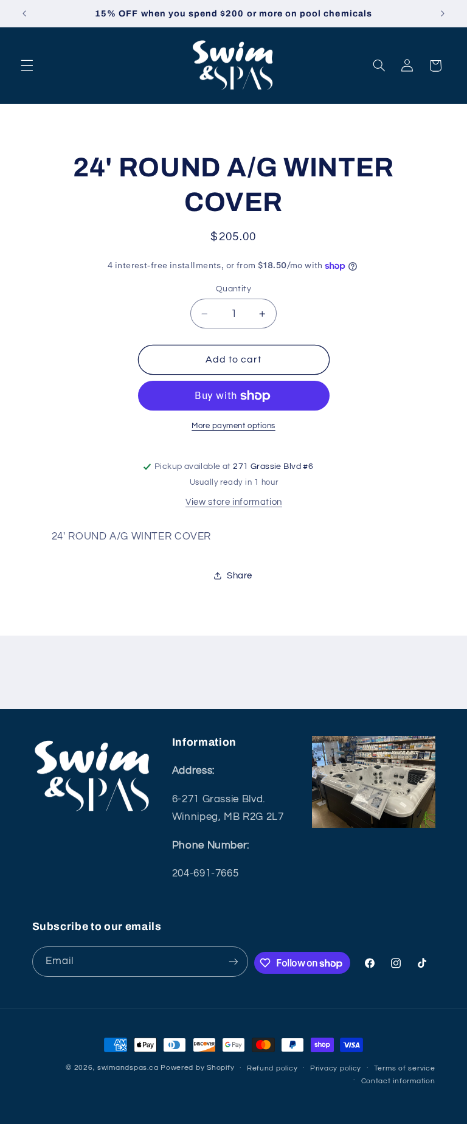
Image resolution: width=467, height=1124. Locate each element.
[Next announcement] (442, 13)
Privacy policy (335, 1068)
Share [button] (239, 575)
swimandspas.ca (127, 1067)
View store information (233, 502)
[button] (27, 66)
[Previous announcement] (24, 13)
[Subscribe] (233, 961)
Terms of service (404, 1068)
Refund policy (272, 1068)
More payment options (233, 426)
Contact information (398, 1081)
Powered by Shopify (197, 1067)
